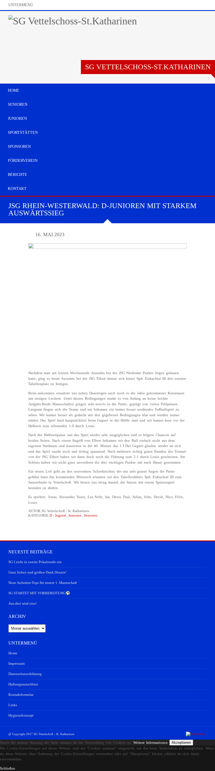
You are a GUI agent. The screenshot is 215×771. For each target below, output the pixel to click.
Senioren (90, 515)
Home (12, 653)
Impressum (16, 663)
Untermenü (20, 5)
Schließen (7, 768)
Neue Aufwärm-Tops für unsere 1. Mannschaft (42, 583)
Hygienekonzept (21, 715)
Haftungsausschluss (23, 684)
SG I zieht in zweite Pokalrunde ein (35, 562)
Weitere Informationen (150, 742)
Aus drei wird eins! (22, 603)
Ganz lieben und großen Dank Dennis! (37, 572)
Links (12, 705)
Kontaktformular (21, 694)
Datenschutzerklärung (25, 674)
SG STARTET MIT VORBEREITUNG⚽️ (39, 593)
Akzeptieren (181, 742)
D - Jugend (58, 515)
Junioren (74, 515)
